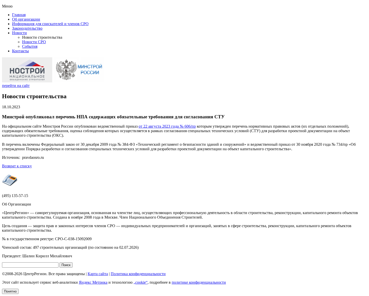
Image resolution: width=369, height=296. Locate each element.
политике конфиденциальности (199, 282)
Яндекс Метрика (93, 282)
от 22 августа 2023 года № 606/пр (167, 126)
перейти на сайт (16, 85)
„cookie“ (141, 282)
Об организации (26, 19)
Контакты (20, 51)
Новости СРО (34, 42)
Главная (19, 15)
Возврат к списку (17, 166)
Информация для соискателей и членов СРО (50, 24)
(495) (15, 195)
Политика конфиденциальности (138, 274)
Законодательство (27, 28)
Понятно (10, 291)
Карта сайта (98, 274)
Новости (19, 33)
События (29, 46)
